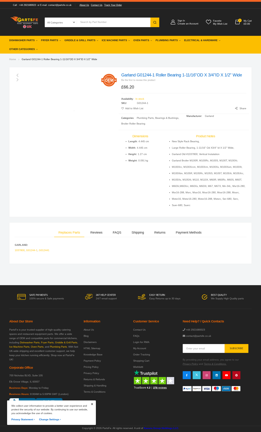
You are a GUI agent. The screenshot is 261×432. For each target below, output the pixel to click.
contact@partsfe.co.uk (198, 335)
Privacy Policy (91, 373)
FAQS (117, 232)
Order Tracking (141, 354)
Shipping (138, 232)
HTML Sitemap (92, 348)
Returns (159, 232)
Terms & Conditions (94, 391)
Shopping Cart (141, 360)
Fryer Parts (49, 40)
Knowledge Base (93, 354)
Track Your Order (113, 5)
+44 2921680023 (195, 329)
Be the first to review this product (138, 80)
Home (12, 59)
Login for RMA (141, 342)
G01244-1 (31, 250)
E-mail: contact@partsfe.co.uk (56, 5)
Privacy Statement (23, 419)
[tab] (69, 232)
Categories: (128, 118)
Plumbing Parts (167, 40)
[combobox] (114, 22)
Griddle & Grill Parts (79, 40)
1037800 (20, 250)
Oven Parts (141, 40)
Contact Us (96, 5)
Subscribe (236, 348)
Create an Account (188, 23)
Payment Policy (92, 360)
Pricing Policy (91, 366)
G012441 (44, 250)
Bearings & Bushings (166, 118)
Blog (86, 335)
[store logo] (24, 22)
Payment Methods (189, 232)
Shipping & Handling (95, 385)
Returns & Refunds (94, 379)
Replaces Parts (69, 232)
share (243, 108)
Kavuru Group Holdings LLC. (161, 428)
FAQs (136, 335)
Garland (209, 116)
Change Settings (50, 419)
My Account (139, 348)
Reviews (96, 232)
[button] (66, 75)
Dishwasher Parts (22, 40)
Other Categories (22, 49)
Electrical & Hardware (201, 40)
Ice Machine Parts (114, 40)
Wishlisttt (138, 366)
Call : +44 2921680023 (24, 5)
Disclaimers (90, 342)
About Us (84, 5)
